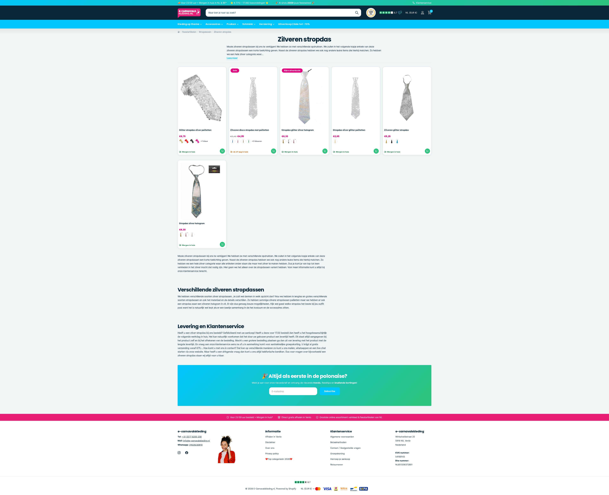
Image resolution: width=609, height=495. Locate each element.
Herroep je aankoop (340, 459)
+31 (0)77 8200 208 (192, 436)
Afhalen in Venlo (273, 436)
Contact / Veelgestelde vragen (345, 448)
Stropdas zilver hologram (192, 223)
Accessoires (213, 24)
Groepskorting (337, 453)
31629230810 (196, 444)
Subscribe (330, 391)
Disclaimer (270, 442)
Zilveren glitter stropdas (396, 130)
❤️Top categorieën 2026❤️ (278, 459)
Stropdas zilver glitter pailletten (349, 130)
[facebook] (186, 452)
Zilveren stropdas (222, 32)
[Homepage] (179, 32)
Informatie (273, 431)
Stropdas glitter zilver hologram (298, 130)
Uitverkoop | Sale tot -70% (294, 24)
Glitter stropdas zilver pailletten (195, 130)
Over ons (269, 448)
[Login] (422, 12)
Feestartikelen (189, 32)
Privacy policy (272, 453)
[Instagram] (179, 452)
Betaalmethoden (338, 442)
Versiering (265, 24)
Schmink (247, 24)
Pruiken (231, 24)
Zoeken (356, 13)
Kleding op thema (188, 24)
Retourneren (336, 464)
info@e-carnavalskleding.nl (196, 440)
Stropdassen (205, 32)
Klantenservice (341, 431)
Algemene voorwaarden (342, 436)
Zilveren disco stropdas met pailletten (249, 130)
